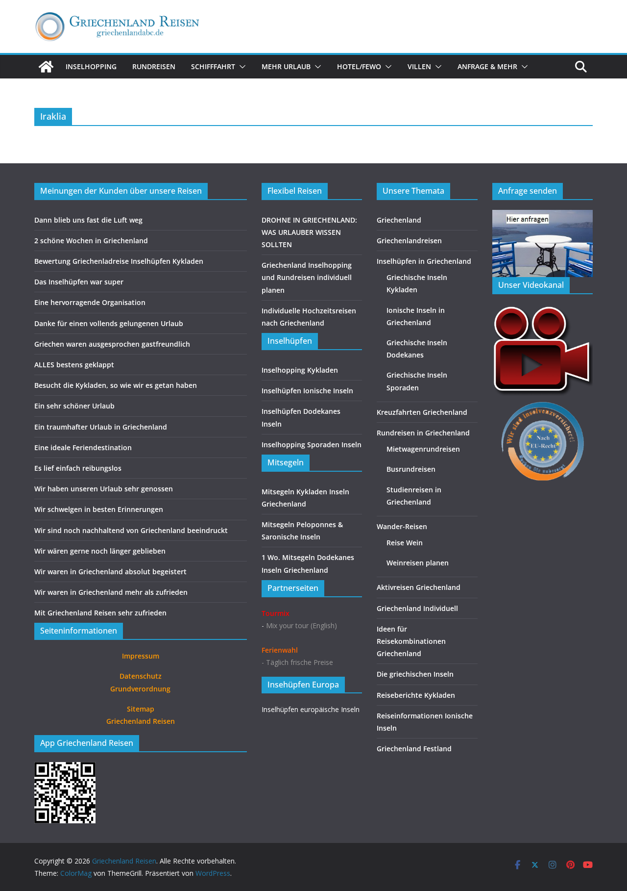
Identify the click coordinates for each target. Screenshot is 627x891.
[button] (240, 67)
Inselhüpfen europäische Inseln (311, 709)
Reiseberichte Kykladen (416, 695)
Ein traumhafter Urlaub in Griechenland (100, 427)
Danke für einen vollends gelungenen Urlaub (108, 323)
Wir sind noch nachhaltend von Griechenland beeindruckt (131, 530)
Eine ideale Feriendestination (83, 447)
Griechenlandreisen (409, 240)
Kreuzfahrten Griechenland (422, 412)
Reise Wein (404, 542)
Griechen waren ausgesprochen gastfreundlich (112, 344)
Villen (419, 66)
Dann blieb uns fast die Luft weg (88, 220)
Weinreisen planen (417, 562)
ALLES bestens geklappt (74, 364)
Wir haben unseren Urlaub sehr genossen (103, 488)
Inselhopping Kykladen (300, 370)
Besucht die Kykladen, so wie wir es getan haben (115, 385)
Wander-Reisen (402, 526)
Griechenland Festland (414, 748)
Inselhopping (91, 66)
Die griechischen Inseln (415, 674)
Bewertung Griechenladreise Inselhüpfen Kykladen (118, 261)
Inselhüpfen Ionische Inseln (307, 390)
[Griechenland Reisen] (46, 66)
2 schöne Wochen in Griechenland (91, 240)
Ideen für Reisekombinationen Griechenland (411, 641)
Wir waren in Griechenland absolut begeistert (110, 571)
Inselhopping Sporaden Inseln (312, 444)
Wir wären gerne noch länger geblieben (100, 551)
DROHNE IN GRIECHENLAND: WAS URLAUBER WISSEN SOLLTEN (309, 232)
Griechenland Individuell (417, 608)
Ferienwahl (280, 650)
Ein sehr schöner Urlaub (74, 405)
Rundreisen (153, 66)
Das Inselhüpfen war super (78, 281)
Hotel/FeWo (359, 66)
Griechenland (399, 220)
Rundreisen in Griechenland (423, 432)
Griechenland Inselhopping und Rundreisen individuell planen (307, 277)
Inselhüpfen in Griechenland (424, 261)
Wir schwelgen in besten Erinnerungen (98, 509)
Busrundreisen (410, 469)
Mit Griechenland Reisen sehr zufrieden (100, 612)
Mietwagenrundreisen (423, 449)
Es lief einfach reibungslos (77, 468)
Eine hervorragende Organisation (89, 302)
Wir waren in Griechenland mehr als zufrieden (111, 592)
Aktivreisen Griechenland (418, 587)
